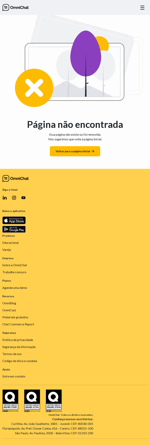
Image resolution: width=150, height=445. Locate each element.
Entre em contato (13, 376)
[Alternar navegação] (142, 7)
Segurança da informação (19, 347)
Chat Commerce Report (18, 324)
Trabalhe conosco (14, 272)
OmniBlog (9, 303)
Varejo (6, 249)
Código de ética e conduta (19, 361)
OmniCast (9, 310)
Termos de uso (12, 354)
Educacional (10, 242)
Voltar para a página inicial (73, 151)
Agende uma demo (14, 287)
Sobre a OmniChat (14, 265)
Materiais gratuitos (15, 317)
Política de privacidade (17, 340)
